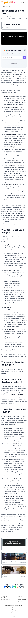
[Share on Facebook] (5, 587)
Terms (14, 608)
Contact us (14, 614)
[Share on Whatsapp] (15, 587)
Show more (7, 27)
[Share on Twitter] (7, 587)
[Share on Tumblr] (20, 587)
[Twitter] (14, 616)
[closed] (26, 2)
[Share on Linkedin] (10, 587)
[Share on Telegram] (13, 587)
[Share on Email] (23, 587)
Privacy (14, 610)
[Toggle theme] (25, 50)
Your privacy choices (14, 612)
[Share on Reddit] (18, 587)
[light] (21, 2)
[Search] (23, 2)
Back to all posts (7, 6)
